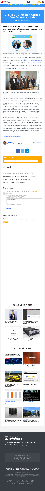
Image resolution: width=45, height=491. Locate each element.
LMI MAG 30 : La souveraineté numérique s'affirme (11, 322)
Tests (39, 4)
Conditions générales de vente (13, 469)
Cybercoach (34, 4)
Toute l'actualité (19, 11)
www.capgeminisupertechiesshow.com (12, 136)
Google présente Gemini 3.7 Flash (30, 384)
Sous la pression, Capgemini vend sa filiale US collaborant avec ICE (19, 176)
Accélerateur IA (26, 4)
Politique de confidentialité (24, 206)
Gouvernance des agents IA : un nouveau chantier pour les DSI (11, 366)
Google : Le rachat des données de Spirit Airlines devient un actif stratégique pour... (12, 385)
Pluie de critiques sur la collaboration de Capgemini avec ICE (17, 179)
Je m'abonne (5, 222)
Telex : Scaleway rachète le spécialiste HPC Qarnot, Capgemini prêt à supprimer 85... (31, 322)
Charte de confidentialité (34, 468)
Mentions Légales (23, 468)
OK (39, 160)
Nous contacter (9, 468)
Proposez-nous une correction (37, 142)
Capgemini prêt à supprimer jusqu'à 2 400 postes (15, 182)
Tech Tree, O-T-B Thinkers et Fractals (31, 60)
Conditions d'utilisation (31, 206)
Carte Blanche (18, 4)
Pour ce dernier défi (34, 62)
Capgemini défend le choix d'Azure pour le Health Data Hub (17, 170)
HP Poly (12, 4)
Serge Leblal (10, 142)
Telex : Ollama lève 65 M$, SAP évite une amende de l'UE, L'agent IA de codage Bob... (13, 339)
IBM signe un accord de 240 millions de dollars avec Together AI (13, 421)
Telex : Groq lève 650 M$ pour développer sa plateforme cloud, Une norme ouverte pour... (30, 339)
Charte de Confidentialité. (18, 197)
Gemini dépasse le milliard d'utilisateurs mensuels (31, 403)
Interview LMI (20, 6)
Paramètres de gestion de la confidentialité (29, 469)
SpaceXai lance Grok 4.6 (10, 403)
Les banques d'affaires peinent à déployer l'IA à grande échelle (18, 173)
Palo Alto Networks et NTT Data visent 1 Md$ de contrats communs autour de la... (31, 366)
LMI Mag (26, 6)
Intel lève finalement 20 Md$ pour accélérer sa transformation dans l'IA (31, 421)
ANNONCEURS (16, 468)
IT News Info (24, 445)
